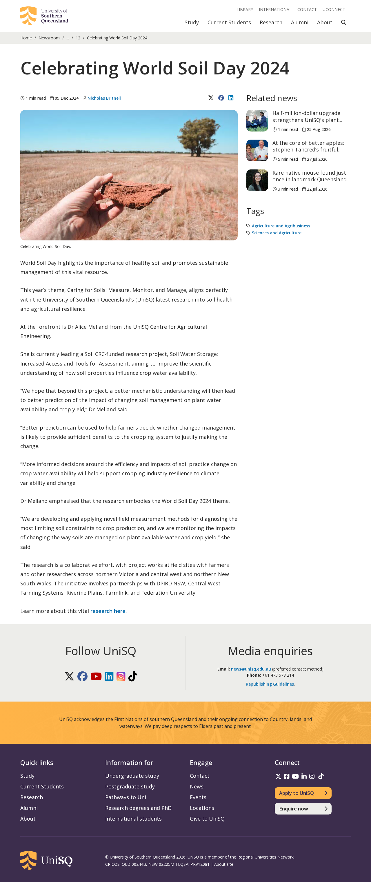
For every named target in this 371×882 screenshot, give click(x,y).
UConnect (334, 9)
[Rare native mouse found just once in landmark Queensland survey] (257, 180)
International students (133, 818)
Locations (202, 807)
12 (78, 38)
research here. (108, 610)
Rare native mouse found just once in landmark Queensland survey (309, 179)
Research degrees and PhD (138, 807)
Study (192, 22)
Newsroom (49, 38)
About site (223, 864)
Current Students (229, 22)
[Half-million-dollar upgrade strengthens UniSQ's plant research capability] (257, 121)
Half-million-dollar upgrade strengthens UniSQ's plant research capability (306, 119)
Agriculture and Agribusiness (281, 226)
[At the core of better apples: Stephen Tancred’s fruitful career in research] (257, 150)
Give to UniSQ (207, 818)
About (324, 22)
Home (26, 38)
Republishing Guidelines (270, 684)
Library (245, 9)
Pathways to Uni (125, 797)
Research (271, 22)
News (196, 786)
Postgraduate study (130, 786)
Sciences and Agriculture (276, 232)
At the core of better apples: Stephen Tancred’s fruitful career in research (308, 149)
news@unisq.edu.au (251, 669)
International (275, 9)
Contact (307, 9)
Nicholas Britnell (104, 98)
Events (198, 797)
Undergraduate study (132, 775)
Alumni (299, 22)
